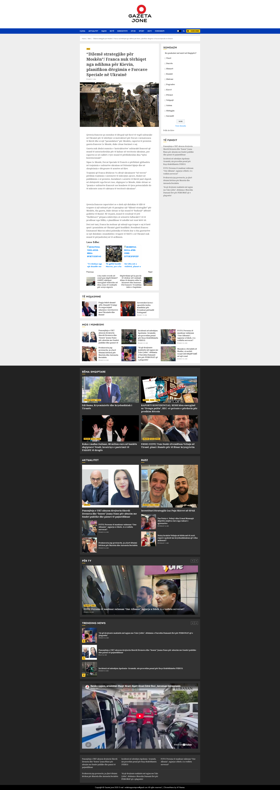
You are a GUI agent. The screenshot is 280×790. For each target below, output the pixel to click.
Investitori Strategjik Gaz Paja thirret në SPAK (168, 510)
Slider (98, 400)
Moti (150, 31)
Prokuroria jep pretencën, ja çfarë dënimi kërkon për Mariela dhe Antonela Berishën (177, 180)
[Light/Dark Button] (179, 31)
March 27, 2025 (143, 343)
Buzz (151, 505)
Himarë (169, 68)
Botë (112, 31)
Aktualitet (93, 31)
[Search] (183, 31)
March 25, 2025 (183, 343)
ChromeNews (169, 787)
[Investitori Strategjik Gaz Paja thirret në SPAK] (169, 486)
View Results (180, 126)
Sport (141, 31)
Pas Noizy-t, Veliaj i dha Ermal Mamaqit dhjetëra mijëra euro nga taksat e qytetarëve (176, 521)
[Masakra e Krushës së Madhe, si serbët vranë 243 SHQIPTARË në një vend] (168, 353)
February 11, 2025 (164, 543)
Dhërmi (169, 79)
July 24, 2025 (103, 638)
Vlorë (168, 58)
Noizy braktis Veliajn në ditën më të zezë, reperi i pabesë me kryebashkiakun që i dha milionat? (178, 538)
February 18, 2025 (164, 526)
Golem (169, 105)
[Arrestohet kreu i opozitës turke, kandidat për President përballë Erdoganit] (128, 308)
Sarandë (170, 116)
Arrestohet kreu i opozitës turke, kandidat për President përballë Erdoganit (145, 307)
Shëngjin (170, 110)
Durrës (169, 63)
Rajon (104, 31)
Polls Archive (168, 130)
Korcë (169, 89)
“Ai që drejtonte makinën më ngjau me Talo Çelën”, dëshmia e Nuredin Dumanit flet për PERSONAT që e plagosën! (178, 191)
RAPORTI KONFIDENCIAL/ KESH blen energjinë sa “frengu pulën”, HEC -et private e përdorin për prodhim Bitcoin (169, 408)
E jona (82, 31)
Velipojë (170, 100)
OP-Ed (133, 31)
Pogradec (170, 84)
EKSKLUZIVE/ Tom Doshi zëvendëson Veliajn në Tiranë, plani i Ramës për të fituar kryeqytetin (168, 446)
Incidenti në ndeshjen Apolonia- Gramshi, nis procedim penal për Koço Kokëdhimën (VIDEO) (177, 161)
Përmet (169, 95)
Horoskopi (159, 31)
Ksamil (169, 74)
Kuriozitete (122, 31)
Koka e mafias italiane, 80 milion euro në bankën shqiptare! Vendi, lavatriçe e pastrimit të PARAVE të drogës (109, 447)
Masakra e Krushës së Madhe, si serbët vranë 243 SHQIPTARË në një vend (187, 352)
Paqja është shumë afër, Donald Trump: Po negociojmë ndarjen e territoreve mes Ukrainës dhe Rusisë (108, 308)
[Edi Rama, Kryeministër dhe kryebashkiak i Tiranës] (110, 389)
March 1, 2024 (92, 79)
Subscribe (195, 31)
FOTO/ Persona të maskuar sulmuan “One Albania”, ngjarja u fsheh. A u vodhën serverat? (178, 171)
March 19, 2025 (142, 315)
